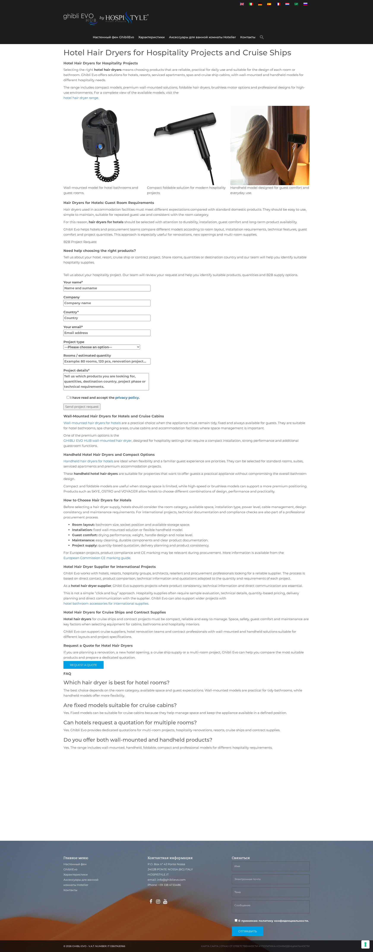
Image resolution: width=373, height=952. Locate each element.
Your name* (73, 282)
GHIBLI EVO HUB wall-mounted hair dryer (97, 441)
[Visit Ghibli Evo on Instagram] (158, 901)
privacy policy (127, 398)
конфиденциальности (291, 920)
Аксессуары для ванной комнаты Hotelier (202, 37)
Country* (71, 312)
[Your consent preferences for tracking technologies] (365, 944)
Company (71, 297)
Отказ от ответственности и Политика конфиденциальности (265, 946)
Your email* (73, 327)
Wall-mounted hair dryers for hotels (92, 423)
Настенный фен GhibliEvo (113, 37)
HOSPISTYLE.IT (158, 874)
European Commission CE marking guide (96, 558)
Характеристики (151, 37)
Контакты (247, 37)
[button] (262, 38)
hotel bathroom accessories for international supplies (105, 603)
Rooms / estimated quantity (87, 355)
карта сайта (209, 946)
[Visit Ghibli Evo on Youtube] (165, 901)
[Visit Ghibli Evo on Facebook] (151, 901)
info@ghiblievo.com (171, 879)
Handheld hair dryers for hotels (88, 461)
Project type (73, 342)
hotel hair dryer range (80, 98)
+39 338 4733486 (169, 885)
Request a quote (83, 665)
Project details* (76, 370)
